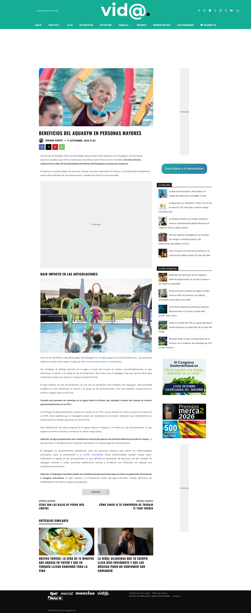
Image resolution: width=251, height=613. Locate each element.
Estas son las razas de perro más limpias (61, 506)
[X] (226, 11)
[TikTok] (215, 11)
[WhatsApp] (62, 147)
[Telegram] (210, 11)
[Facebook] (199, 11)
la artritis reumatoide (91, 454)
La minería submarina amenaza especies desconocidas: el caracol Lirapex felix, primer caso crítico (183, 311)
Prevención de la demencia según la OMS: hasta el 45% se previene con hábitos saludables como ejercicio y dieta (184, 295)
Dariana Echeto (54, 140)
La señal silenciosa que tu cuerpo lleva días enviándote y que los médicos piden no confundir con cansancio (123, 564)
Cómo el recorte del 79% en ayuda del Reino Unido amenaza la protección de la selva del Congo (185, 327)
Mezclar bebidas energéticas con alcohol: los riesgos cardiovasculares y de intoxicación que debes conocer (183, 239)
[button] (237, 10)
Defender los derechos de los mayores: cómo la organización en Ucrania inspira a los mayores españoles (184, 279)
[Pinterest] (55, 147)
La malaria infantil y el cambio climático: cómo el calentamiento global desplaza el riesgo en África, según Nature (183, 223)
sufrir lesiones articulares (94, 361)
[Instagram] (204, 11)
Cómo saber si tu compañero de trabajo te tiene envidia (126, 506)
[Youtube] (231, 11)
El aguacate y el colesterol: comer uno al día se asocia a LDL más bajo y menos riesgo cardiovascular (185, 207)
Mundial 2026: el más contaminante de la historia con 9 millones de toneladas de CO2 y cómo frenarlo (185, 343)
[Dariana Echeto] (42, 140)
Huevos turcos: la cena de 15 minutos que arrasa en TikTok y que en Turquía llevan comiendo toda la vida (66, 564)
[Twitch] (221, 11)
